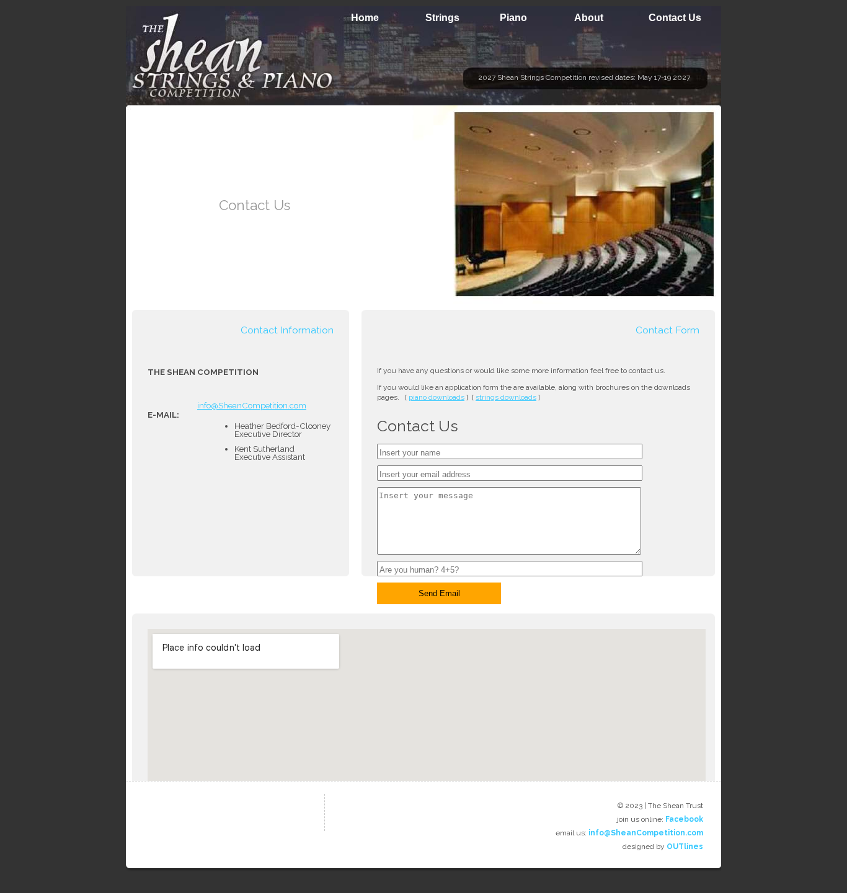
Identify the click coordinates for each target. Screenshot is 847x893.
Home (365, 17)
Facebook (684, 819)
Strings (442, 17)
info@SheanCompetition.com (251, 405)
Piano (513, 17)
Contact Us (675, 17)
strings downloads (506, 397)
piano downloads (436, 397)
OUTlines (685, 846)
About (588, 17)
